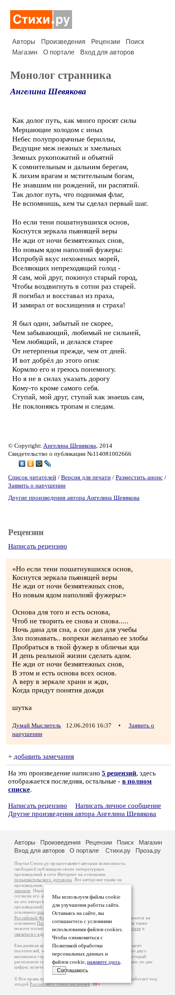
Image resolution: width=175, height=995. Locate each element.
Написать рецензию (37, 546)
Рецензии (105, 41)
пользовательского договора (43, 879)
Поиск (135, 41)
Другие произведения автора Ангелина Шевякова (74, 497)
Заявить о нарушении (37, 485)
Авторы (23, 41)
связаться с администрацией (42, 934)
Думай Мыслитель (36, 725)
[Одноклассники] (30, 463)
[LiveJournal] (48, 463)
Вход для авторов (107, 52)
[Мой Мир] (39, 463)
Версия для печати (86, 477)
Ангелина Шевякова (48, 91)
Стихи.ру (118, 850)
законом (22, 890)
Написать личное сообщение (118, 806)
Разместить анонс (139, 477)
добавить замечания (44, 756)
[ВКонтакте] (22, 463)
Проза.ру (148, 850)
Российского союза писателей (60, 984)
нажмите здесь (103, 962)
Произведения (63, 41)
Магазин (24, 52)
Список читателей (32, 477)
